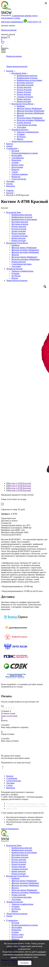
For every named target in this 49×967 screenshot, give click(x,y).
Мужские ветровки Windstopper (25, 259)
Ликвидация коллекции (16, 280)
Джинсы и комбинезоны (22, 271)
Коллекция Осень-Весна (17, 243)
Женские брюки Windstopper (24, 247)
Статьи (9, 785)
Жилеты (15, 254)
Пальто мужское (18, 231)
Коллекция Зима (13, 212)
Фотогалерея (17, 937)
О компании (11, 778)
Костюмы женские (19, 222)
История (15, 923)
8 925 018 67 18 (34, 22)
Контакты (10, 788)
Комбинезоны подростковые (24, 219)
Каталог (9, 776)
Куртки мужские (18, 229)
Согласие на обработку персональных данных (26, 806)
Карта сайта (11, 808)
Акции (9, 916)
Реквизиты (16, 930)
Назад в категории (9, 716)
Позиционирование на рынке (24, 925)
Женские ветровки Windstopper (25, 250)
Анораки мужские (19, 236)
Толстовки (16, 266)
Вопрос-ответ (17, 934)
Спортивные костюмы (21, 264)
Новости (15, 939)
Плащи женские (18, 262)
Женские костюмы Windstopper (25, 252)
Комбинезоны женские (21, 215)
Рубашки (15, 273)
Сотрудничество (13, 781)
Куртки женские (18, 226)
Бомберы (15, 245)
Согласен (25, 963)
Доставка (10, 783)
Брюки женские (18, 238)
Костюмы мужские (19, 224)
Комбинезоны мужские (21, 217)
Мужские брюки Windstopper (24, 257)
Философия (16, 927)
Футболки (16, 276)
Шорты (14, 278)
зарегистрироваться (10, 829)
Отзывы (15, 932)
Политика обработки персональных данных (26, 804)
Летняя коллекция (14, 269)
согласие (41, 952)
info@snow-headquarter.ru (12, 22)
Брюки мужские (18, 240)
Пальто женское (18, 233)
